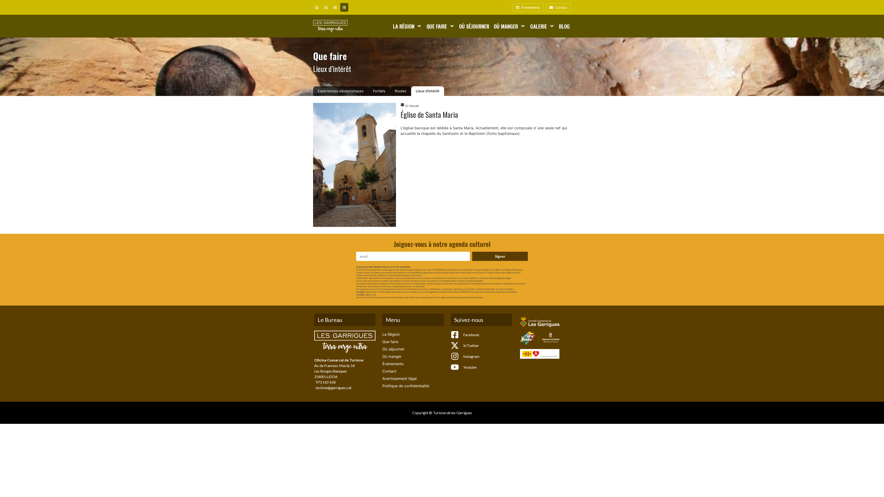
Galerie (538, 26)
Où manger (506, 26)
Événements (393, 363)
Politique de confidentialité (405, 386)
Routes (400, 91)
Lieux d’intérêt (427, 91)
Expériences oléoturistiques (340, 91)
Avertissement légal (399, 378)
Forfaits (379, 91)
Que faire (437, 26)
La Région (403, 26)
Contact (389, 371)
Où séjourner (474, 26)
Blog (564, 26)
